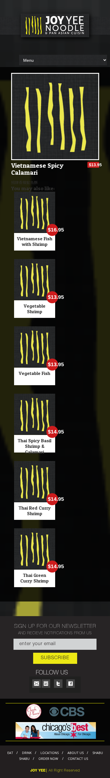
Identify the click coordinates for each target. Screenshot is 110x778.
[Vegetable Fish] (34, 366)
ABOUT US (75, 752)
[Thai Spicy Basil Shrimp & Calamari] (34, 433)
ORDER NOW (48, 758)
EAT (10, 752)
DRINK (27, 752)
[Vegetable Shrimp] (34, 298)
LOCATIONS (49, 752)
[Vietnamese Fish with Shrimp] (34, 231)
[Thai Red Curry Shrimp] (34, 500)
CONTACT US (78, 758)
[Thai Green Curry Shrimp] (34, 567)
